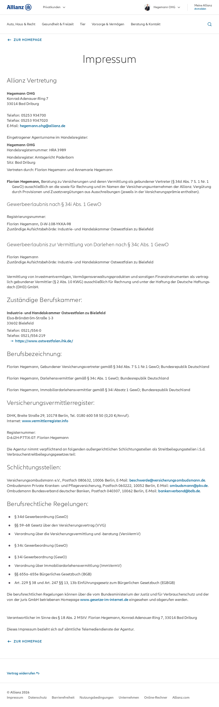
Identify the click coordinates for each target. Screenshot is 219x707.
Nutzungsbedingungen (97, 697)
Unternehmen (129, 697)
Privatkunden (52, 7)
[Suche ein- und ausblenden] (209, 24)
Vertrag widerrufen (21, 673)
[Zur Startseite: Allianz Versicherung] (19, 7)
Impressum (15, 697)
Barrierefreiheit (63, 697)
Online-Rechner (155, 697)
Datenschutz (37, 697)
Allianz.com (180, 697)
